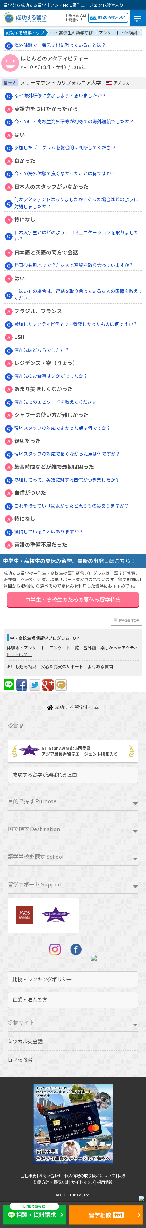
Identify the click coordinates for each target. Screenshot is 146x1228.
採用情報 (105, 1182)
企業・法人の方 (29, 999)
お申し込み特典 (21, 666)
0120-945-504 (111, 17)
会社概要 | (30, 1175)
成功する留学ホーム (76, 706)
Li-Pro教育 (20, 1059)
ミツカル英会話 (25, 1041)
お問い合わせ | (51, 1175)
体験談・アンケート (26, 647)
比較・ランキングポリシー (42, 979)
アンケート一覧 (64, 647)
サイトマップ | (84, 1182)
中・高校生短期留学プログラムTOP (44, 638)
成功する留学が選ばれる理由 (44, 774)
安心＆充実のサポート (62, 666)
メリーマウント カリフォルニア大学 (61, 82)
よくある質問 (100, 666)
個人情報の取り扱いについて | (91, 1175)
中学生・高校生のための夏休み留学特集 (73, 599)
